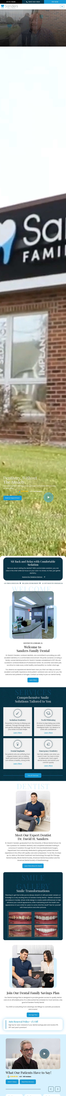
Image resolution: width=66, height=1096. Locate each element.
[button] (62, 6)
